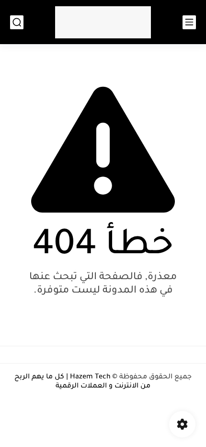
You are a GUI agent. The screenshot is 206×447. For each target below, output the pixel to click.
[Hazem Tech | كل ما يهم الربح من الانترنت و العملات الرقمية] (103, 22)
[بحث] (17, 22)
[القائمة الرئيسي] (189, 22)
